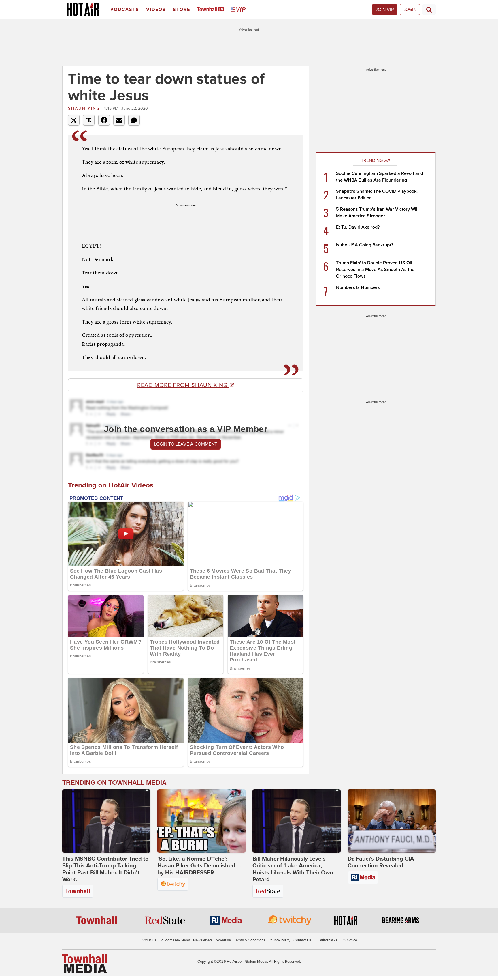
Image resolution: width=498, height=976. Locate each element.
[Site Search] (429, 9)
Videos (156, 9)
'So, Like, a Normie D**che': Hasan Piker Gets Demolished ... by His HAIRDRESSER (199, 865)
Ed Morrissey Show (174, 940)
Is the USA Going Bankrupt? (364, 245)
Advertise (223, 940)
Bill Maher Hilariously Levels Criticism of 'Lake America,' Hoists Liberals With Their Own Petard (292, 869)
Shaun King (85, 108)
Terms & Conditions (249, 940)
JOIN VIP (385, 9)
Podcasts (124, 9)
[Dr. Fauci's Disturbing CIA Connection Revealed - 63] (392, 821)
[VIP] (239, 9)
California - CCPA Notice (337, 940)
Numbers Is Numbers (358, 287)
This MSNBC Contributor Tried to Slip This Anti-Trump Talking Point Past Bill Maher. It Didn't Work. (105, 869)
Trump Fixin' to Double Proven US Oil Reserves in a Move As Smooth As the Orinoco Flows (375, 269)
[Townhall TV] (212, 9)
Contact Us (302, 940)
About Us (148, 940)
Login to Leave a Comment (185, 444)
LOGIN (409, 9)
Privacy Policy (279, 940)
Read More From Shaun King (183, 385)
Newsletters (202, 940)
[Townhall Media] (84, 963)
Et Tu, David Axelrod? (358, 227)
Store (181, 9)
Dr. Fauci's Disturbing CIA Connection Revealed (381, 862)
